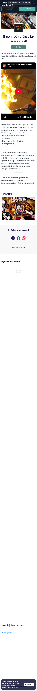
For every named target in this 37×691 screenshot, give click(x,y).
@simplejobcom (6, 633)
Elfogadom (28, 684)
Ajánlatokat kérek (18, 248)
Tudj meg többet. (13, 687)
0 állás (18, 47)
